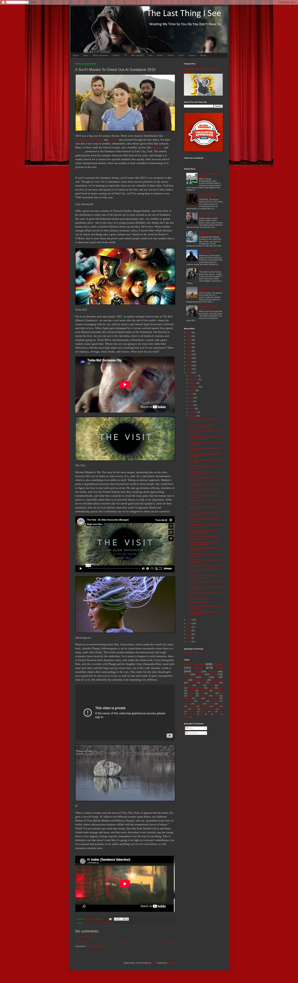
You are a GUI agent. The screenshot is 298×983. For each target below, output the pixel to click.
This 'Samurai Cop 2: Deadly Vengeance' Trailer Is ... (201, 426)
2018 (189, 362)
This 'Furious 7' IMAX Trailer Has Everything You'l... (202, 420)
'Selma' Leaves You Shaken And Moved (205, 566)
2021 (189, 351)
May (191, 401)
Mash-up (217, 714)
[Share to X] (121, 919)
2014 (189, 620)
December (193, 376)
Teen (201, 693)
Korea (199, 685)
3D (209, 714)
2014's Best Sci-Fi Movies (199, 599)
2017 (189, 365)
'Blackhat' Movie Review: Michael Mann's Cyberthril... (203, 532)
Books (203, 55)
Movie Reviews (100, 55)
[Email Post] (110, 919)
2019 (189, 358)
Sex (221, 709)
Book (220, 688)
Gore (221, 704)
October (192, 383)
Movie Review (194, 664)
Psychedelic (191, 714)
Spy (221, 693)
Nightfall (187, 717)
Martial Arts (189, 677)
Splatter (204, 696)
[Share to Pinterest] (127, 919)
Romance (188, 701)
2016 (189, 369)
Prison (194, 709)
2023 (189, 344)
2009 (189, 638)
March (192, 409)
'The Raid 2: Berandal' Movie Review (208, 308)
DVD (203, 683)
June (191, 398)
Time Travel (191, 711)
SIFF (186, 674)
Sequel (211, 688)
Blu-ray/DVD (137, 55)
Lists (150, 55)
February (193, 412)
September (194, 387)
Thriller (199, 674)
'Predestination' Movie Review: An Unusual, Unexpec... (203, 576)
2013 (189, 623)
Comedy (212, 671)
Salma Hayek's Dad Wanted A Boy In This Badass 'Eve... (204, 514)
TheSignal (157, 147)
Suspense (191, 706)
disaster (198, 704)
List (83, 923)
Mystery (187, 698)
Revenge (188, 685)
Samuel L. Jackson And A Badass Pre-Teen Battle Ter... (205, 613)
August (192, 390)
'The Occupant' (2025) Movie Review (208, 252)
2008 (189, 642)
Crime (205, 677)
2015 (189, 373)
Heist (213, 711)
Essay (220, 711)
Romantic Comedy (208, 709)
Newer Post (81, 942)
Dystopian (204, 691)
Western (191, 693)
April (191, 405)
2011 (189, 631)
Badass (196, 671)
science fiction (100, 923)
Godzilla (113, 139)
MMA (202, 714)
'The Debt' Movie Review (209, 269)
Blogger (170, 963)
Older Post (169, 942)
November (193, 379)
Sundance (110, 923)
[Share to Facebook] (124, 919)
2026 (189, 333)
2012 (189, 627)
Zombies (192, 683)
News (86, 55)
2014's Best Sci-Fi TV (197, 602)
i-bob (154, 963)
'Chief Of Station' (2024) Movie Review (209, 214)
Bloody (216, 706)
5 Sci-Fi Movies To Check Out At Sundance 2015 (202, 473)
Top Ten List (212, 698)
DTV (221, 685)
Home (76, 55)
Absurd (187, 704)
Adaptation (217, 680)
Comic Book (200, 680)
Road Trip (204, 711)
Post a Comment (86, 936)
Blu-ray (211, 685)
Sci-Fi (181, 55)
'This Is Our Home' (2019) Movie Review (209, 196)
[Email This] (115, 919)
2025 (189, 336)
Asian (213, 674)
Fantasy (211, 693)
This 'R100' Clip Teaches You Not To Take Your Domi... (204, 538)
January (192, 416)
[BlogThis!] (118, 919)
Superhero (214, 683)
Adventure (218, 691)
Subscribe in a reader (193, 653)
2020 (189, 354)
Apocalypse (204, 706)
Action (160, 55)
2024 (189, 340)
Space (201, 701)
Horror (171, 55)
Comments (192, 733)
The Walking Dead (195, 688)
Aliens (191, 696)
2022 (189, 347)
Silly (198, 698)
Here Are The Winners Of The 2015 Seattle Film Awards (203, 543)
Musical (214, 701)
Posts (190, 728)
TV (125, 55)
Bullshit (210, 704)
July (191, 394)
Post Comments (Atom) (96, 946)
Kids (185, 709)
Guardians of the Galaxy (89, 139)
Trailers (116, 55)
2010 (189, 634)
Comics (192, 55)
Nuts (216, 696)
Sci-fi (92, 923)
